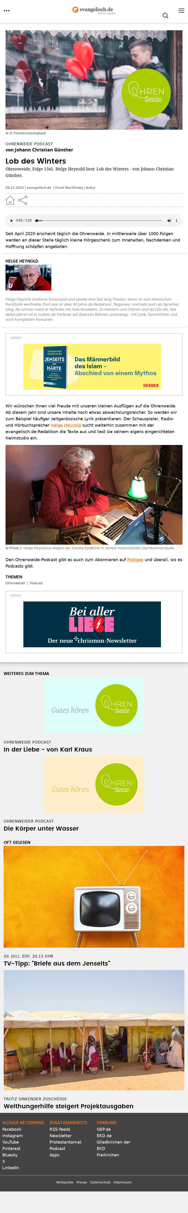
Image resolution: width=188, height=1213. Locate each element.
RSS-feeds (60, 1129)
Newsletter (61, 1135)
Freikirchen (108, 1155)
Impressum (123, 1182)
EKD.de (104, 1135)
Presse (82, 1182)
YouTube (10, 1142)
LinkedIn (10, 1167)
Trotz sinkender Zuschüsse (35, 1099)
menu (6, 11)
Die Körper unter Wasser (41, 829)
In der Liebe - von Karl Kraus (48, 750)
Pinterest (11, 1148)
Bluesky (10, 1155)
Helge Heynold (66, 425)
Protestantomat (65, 1142)
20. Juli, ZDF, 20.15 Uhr (28, 956)
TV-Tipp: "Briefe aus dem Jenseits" (57, 964)
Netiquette (64, 1182)
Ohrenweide (15, 583)
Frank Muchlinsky (69, 187)
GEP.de (104, 1129)
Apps (54, 1155)
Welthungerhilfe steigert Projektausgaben (69, 1106)
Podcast (36, 583)
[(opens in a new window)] (92, 367)
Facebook (11, 1129)
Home (10, 200)
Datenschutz (100, 1182)
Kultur (90, 187)
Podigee (135, 559)
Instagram (12, 1135)
